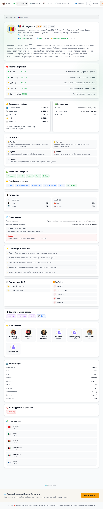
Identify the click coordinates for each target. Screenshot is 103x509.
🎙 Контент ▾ (35, 3)
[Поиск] (88, 3)
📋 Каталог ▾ (22, 3)
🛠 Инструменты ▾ (62, 3)
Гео (15, 17)
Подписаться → (90, 495)
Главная (9, 17)
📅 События (47, 3)
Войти (95, 3)
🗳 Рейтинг (79, 3)
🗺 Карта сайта (51, 485)
